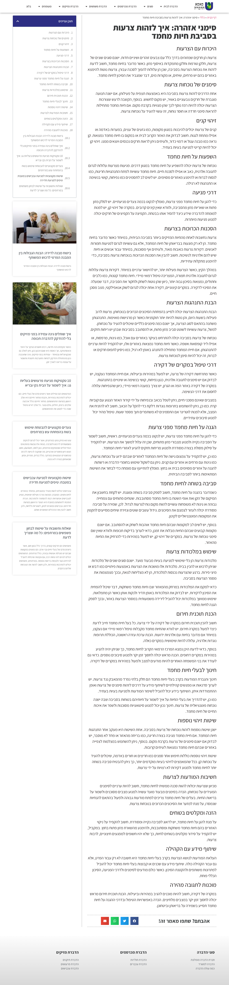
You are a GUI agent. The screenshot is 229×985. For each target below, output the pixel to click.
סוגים (150, 6)
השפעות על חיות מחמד (56, 50)
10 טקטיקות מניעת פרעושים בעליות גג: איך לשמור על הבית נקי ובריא (39, 158)
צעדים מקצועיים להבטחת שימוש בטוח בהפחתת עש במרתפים (42, 168)
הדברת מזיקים (70, 6)
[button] (134, 921)
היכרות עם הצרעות (59, 32)
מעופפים (47, 6)
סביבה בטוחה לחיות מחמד (53, 84)
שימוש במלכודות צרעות (55, 90)
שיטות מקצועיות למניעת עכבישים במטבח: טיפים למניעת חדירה (40, 178)
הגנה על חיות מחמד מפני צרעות (51, 78)
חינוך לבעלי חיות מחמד (55, 101)
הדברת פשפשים (98, 6)
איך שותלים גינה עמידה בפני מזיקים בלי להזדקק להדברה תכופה (41, 148)
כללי (202, 17)
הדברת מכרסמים (127, 6)
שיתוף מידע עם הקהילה (55, 124)
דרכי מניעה (63, 55)
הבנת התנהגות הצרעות (56, 67)
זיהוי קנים (64, 44)
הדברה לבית (171, 6)
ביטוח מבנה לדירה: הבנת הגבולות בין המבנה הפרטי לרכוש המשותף (43, 138)
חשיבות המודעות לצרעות (54, 113)
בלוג (28, 6)
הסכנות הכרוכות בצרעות (55, 61)
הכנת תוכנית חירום (57, 96)
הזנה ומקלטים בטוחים (56, 118)
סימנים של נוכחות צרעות (55, 38)
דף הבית (211, 17)
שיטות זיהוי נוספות (58, 107)
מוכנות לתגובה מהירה (56, 130)
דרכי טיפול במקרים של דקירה (53, 73)
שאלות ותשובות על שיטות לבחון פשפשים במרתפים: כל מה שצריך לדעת (41, 188)
